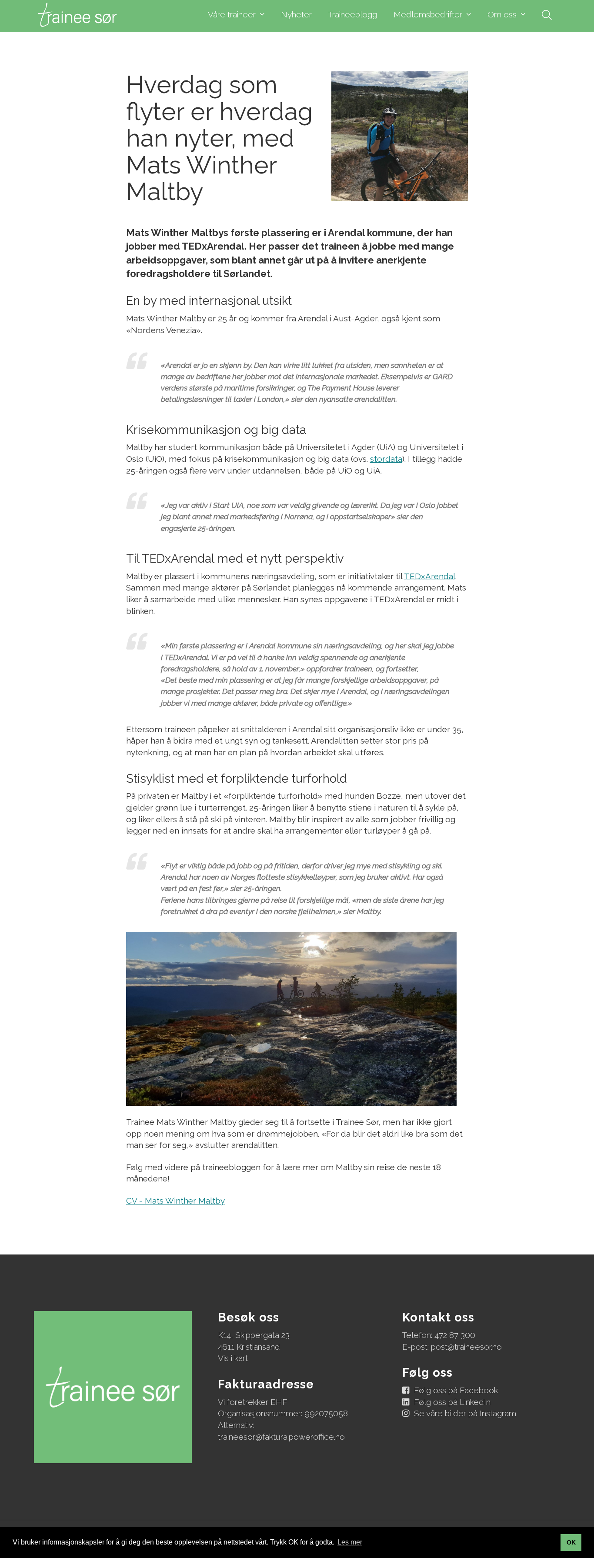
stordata (386, 459)
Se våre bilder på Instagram (465, 1413)
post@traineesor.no (466, 1346)
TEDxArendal (429, 576)
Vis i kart (233, 1358)
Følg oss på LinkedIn (452, 1402)
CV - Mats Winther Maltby (175, 1200)
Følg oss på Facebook (456, 1390)
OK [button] (571, 1542)
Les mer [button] (349, 1542)
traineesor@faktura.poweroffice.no (281, 1436)
